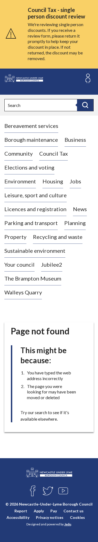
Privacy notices (49, 517)
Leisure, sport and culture (35, 195)
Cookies (77, 517)
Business (75, 139)
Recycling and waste (57, 236)
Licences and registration (35, 209)
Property (15, 236)
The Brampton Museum (32, 278)
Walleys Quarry (23, 292)
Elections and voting (29, 167)
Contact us (73, 511)
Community (18, 153)
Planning (75, 223)
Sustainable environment (34, 250)
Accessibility (18, 517)
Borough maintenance (31, 139)
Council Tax (53, 153)
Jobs (75, 181)
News (80, 209)
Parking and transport (31, 223)
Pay (53, 511)
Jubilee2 (51, 264)
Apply (39, 511)
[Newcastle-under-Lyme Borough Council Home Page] (23, 78)
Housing (52, 181)
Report (20, 511)
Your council (19, 264)
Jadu (67, 524)
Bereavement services (31, 125)
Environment (20, 181)
